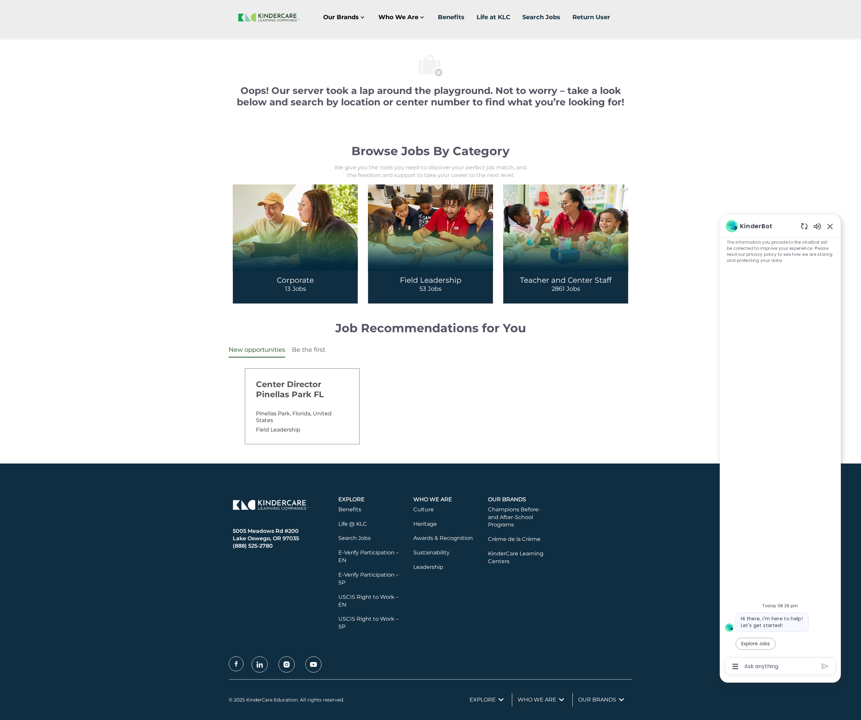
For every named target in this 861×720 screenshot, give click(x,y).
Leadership (428, 567)
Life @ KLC (352, 524)
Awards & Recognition (443, 538)
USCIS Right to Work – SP (368, 623)
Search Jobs (541, 17)
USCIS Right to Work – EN (368, 601)
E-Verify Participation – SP (368, 579)
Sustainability (431, 552)
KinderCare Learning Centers (516, 557)
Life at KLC (493, 17)
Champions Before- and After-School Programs (514, 517)
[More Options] (735, 666)
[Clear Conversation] (804, 226)
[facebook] (236, 663)
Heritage (425, 524)
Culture (423, 509)
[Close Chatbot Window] (830, 226)
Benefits (451, 17)
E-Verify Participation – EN (368, 556)
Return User (591, 17)
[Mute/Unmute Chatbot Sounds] (817, 226)
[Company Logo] (267, 17)
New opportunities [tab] (257, 349)
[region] (780, 445)
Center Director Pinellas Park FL (290, 389)
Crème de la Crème (514, 539)
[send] (825, 666)
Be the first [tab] (308, 349)
